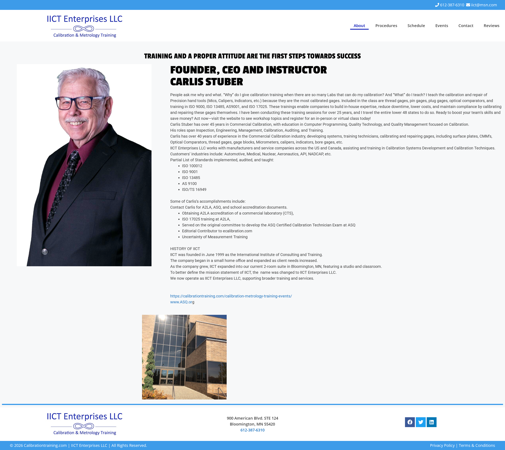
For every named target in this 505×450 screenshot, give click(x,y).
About (359, 25)
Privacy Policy (442, 445)
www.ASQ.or (181, 302)
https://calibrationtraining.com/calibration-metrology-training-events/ (231, 296)
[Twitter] (421, 422)
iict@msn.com (484, 5)
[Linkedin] (432, 422)
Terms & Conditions (477, 445)
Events (441, 25)
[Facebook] (410, 422)
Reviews (491, 25)
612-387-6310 (452, 5)
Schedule (416, 25)
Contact (465, 25)
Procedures (386, 25)
